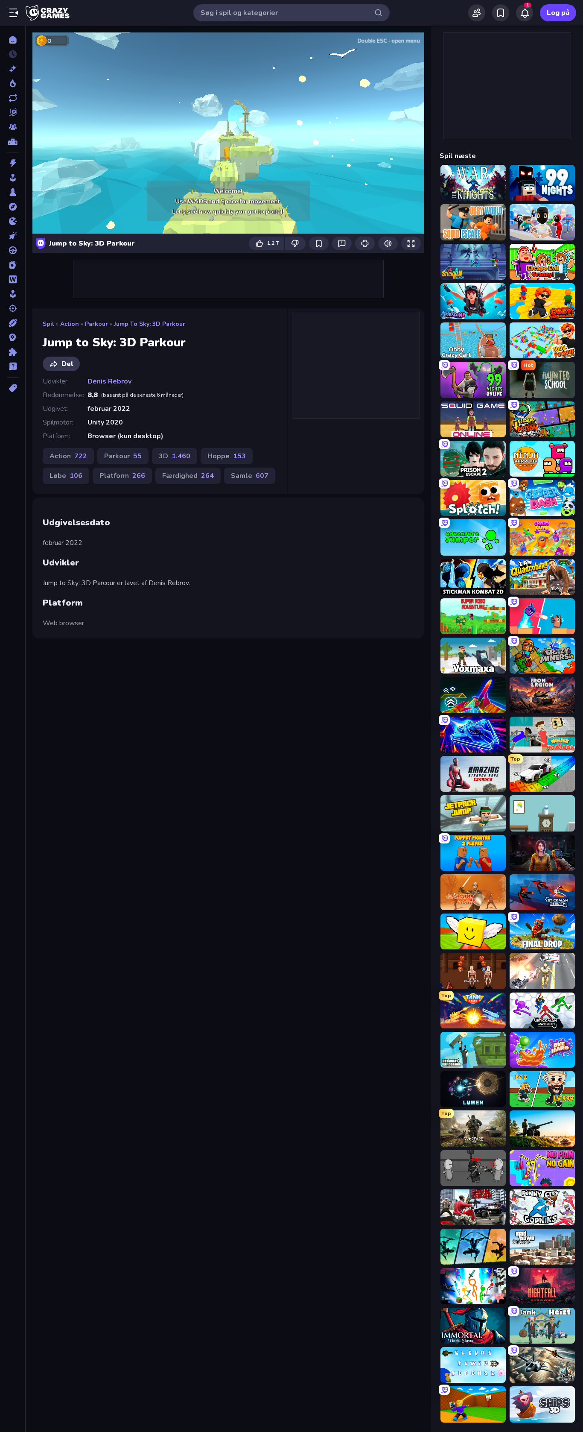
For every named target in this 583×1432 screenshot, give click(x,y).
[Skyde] (12, 308)
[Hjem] (12, 39)
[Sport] (12, 323)
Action (69, 324)
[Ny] (12, 68)
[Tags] (12, 388)
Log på (558, 13)
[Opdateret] (12, 98)
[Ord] (12, 279)
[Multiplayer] (12, 127)
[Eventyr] (12, 206)
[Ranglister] (12, 141)
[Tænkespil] (12, 352)
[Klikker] (12, 235)
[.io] (12, 221)
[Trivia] (12, 366)
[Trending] (12, 83)
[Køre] (12, 250)
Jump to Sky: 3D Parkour (149, 324)
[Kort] (12, 265)
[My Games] (500, 12)
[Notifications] (524, 12)
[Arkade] (12, 177)
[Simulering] (12, 294)
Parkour (96, 324)
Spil (48, 324)
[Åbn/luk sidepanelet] (13, 13)
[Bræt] (12, 192)
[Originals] (12, 112)
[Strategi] (12, 337)
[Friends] (476, 12)
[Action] (12, 163)
